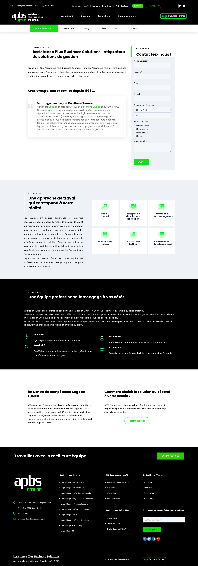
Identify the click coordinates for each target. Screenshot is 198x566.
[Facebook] (177, 6)
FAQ (117, 6)
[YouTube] (183, 6)
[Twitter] (149, 539)
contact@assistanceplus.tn (26, 6)
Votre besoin (67, 16)
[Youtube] (158, 539)
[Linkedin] (180, 6)
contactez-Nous (170, 456)
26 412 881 (49, 6)
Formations (104, 16)
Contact (124, 6)
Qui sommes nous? (79, 6)
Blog (104, 6)
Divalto (96, 106)
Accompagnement (127, 16)
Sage (51, 106)
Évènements (95, 6)
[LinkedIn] (154, 539)
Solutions (86, 16)
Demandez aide (137, 421)
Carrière (110, 6)
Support (137, 6)
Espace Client (153, 6)
